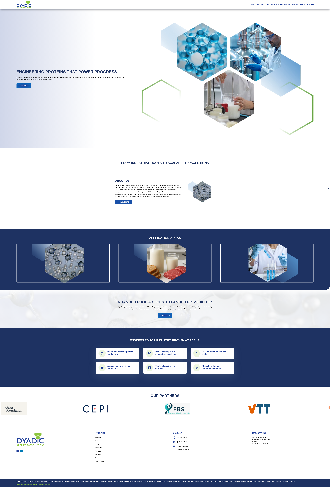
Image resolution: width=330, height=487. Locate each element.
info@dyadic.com (183, 450)
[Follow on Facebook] (17, 451)
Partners (273, 4)
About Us (291, 4)
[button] (328, 188)
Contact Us (310, 4)
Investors (299, 4)
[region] (165, 190)
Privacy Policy (99, 461)
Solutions (98, 437)
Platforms (265, 4)
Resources (98, 447)
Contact (97, 458)
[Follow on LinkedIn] (21, 451)
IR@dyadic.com (182, 446)
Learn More (24, 86)
